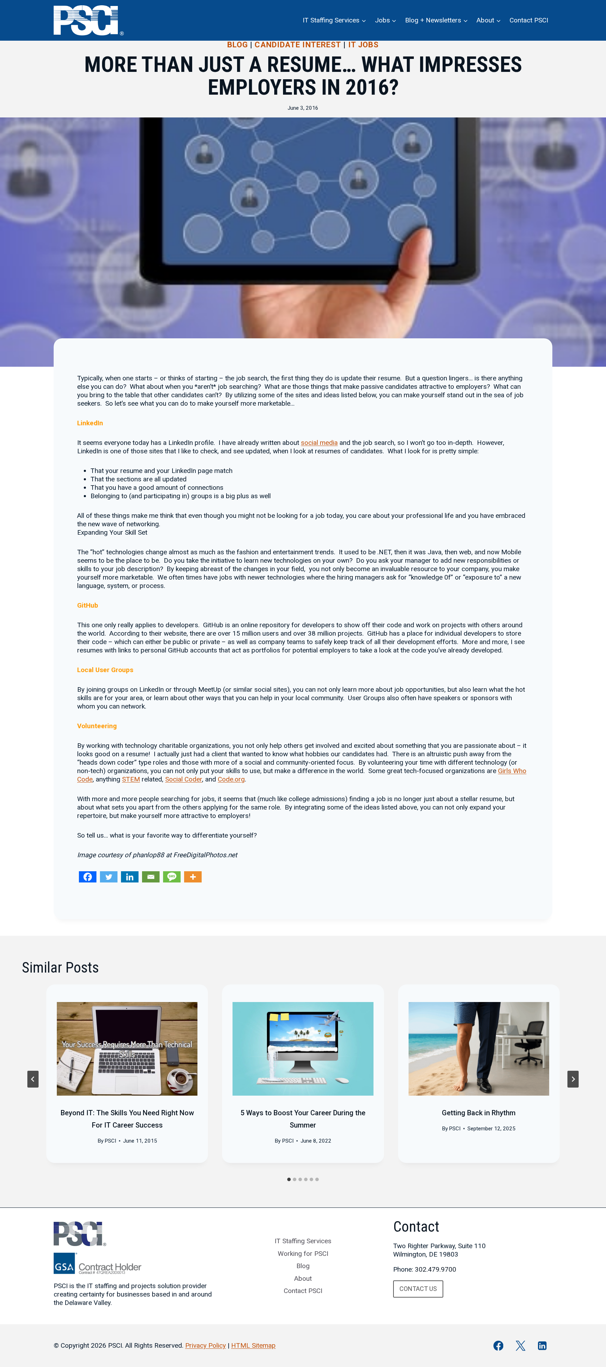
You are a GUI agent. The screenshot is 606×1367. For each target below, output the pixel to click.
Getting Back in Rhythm (479, 1113)
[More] (193, 876)
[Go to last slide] (33, 1079)
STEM (131, 779)
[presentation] (127, 1049)
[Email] (151, 876)
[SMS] (172, 876)
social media (319, 443)
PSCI (110, 1141)
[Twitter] (108, 876)
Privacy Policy (205, 1345)
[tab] (289, 1179)
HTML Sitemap (253, 1345)
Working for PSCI (303, 1254)
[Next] (573, 1079)
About (303, 1278)
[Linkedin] (130, 876)
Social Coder (183, 779)
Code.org (231, 779)
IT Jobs (363, 44)
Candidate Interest (298, 44)
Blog (237, 44)
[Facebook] (87, 876)
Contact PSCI (529, 20)
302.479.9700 (435, 1269)
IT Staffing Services (303, 1241)
